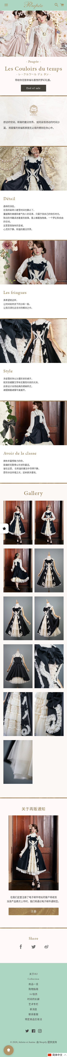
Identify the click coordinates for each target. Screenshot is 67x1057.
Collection (33, 979)
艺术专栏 (33, 1004)
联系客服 (33, 1014)
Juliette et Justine (27, 1042)
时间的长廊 (33, 999)
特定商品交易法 (33, 1019)
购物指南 (33, 989)
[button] (57, 1055)
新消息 (33, 1009)
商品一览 (33, 984)
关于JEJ (33, 974)
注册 (33, 911)
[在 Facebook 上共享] (21, 947)
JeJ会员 (33, 994)
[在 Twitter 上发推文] (33, 947)
